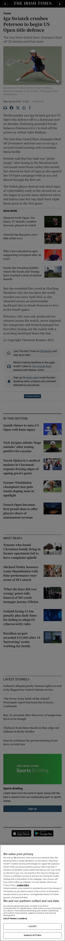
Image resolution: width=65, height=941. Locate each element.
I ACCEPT (32, 926)
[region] (32, 893)
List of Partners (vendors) (15, 918)
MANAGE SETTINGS (32, 935)
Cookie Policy (23, 885)
